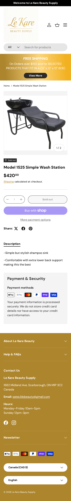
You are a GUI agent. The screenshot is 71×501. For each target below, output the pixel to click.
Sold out (47, 199)
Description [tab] (12, 244)
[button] (57, 25)
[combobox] (35, 47)
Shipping (9, 181)
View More (35, 75)
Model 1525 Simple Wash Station (29, 85)
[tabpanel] (35, 259)
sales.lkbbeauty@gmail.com (31, 397)
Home (7, 85)
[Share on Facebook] (23, 228)
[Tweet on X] (16, 228)
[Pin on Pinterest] (30, 228)
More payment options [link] (35, 220)
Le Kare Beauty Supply (23, 492)
